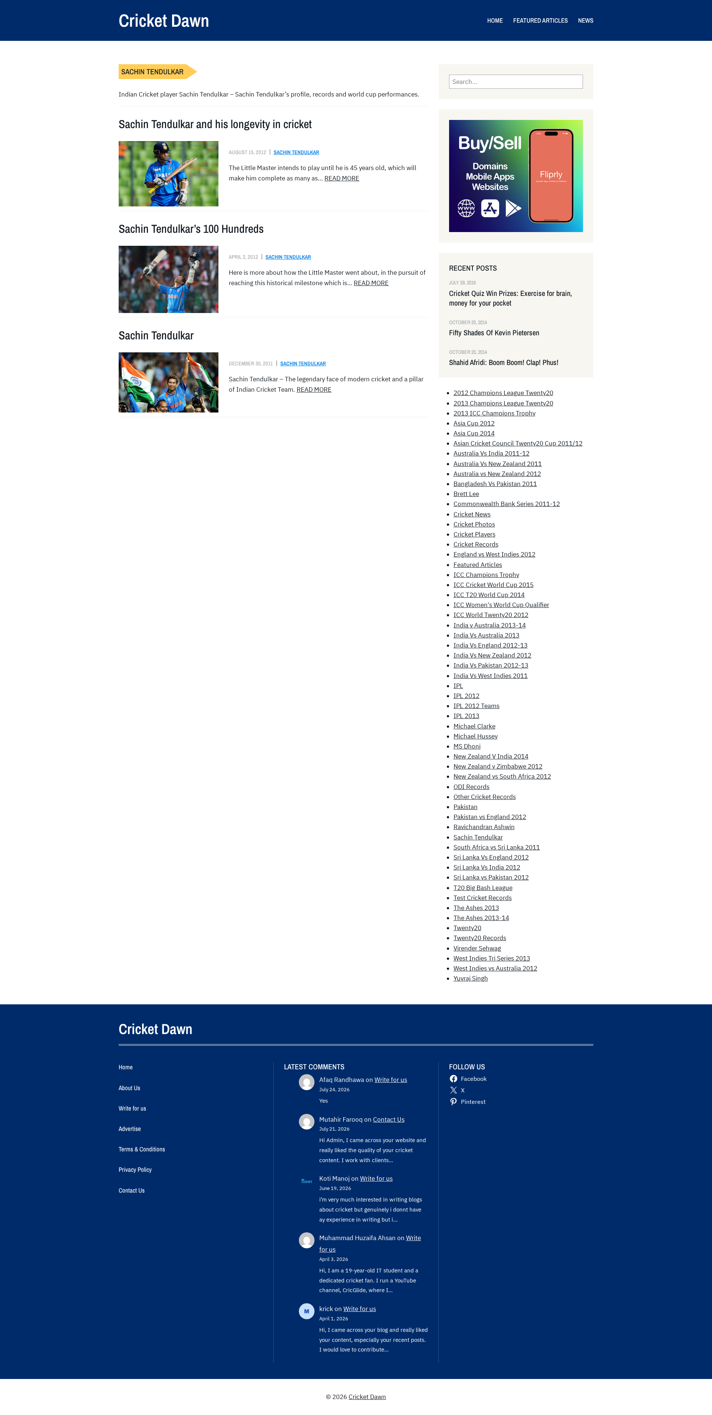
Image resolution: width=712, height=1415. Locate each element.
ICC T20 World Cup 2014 (489, 595)
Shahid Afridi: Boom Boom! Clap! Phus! (503, 362)
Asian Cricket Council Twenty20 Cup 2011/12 (518, 443)
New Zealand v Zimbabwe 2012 (498, 766)
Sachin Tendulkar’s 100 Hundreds (191, 228)
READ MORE (341, 178)
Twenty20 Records (480, 938)
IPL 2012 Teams (477, 706)
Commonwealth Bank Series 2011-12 (507, 504)
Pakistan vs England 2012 (490, 817)
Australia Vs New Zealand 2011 (498, 464)
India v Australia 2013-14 (490, 625)
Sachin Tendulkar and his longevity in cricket (215, 124)
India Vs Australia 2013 (487, 635)
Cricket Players (474, 534)
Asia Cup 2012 (474, 423)
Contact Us (389, 1119)
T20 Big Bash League (483, 888)
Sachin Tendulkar (296, 152)
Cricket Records (476, 544)
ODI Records (472, 787)
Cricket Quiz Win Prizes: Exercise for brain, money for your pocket (510, 298)
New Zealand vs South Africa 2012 (502, 776)
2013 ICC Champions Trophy (494, 413)
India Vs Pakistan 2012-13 (491, 665)
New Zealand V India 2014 (491, 756)
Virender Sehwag (477, 948)
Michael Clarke (474, 726)
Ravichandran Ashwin (484, 827)
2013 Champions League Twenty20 (503, 403)
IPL (458, 686)
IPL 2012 (466, 696)
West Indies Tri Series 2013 (492, 958)
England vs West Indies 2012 (494, 554)
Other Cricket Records (485, 797)
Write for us (391, 1080)
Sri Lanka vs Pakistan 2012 (491, 877)
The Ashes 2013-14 (481, 918)
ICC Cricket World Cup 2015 (494, 585)
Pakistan (466, 807)
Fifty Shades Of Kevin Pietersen (494, 333)
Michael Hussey (476, 736)
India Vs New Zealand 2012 (492, 655)
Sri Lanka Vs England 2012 (491, 857)
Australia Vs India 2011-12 (492, 453)
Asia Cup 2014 (474, 433)
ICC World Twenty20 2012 (491, 615)
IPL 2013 (466, 716)
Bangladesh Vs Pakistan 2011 (495, 484)
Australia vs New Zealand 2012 (497, 474)
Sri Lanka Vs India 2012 (487, 867)
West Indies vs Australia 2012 (495, 968)
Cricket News (472, 514)
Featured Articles (478, 565)
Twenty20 (467, 928)
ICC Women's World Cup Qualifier (501, 605)
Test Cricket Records (483, 898)
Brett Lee (466, 494)
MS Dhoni (467, 746)
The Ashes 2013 (476, 908)
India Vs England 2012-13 (491, 645)
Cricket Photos (474, 524)
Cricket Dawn (164, 20)
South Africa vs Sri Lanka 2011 (497, 847)
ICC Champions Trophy (486, 575)
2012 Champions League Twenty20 (503, 393)
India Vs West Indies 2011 (491, 676)
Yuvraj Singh (471, 978)
